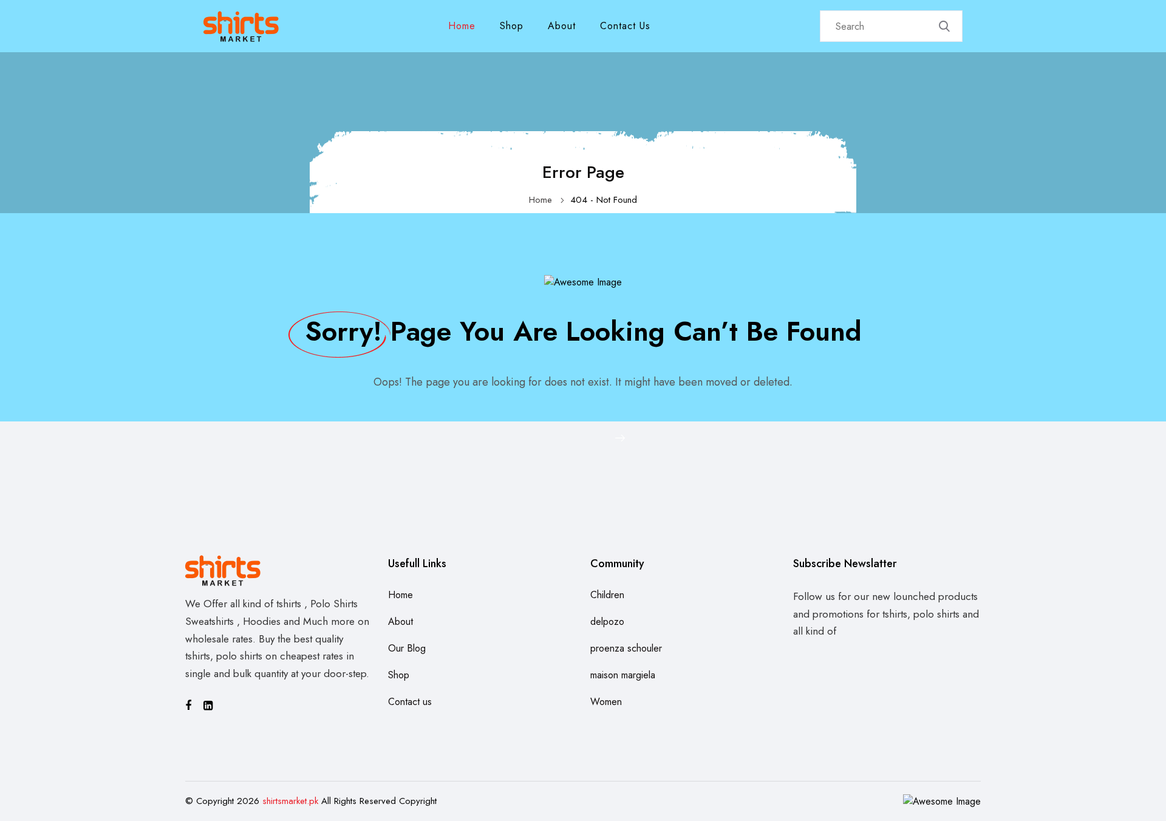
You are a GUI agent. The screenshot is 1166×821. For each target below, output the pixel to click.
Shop (511, 26)
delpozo (607, 622)
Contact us (625, 26)
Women (606, 702)
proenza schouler (626, 648)
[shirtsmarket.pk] (241, 25)
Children (607, 595)
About (562, 26)
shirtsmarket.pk (290, 801)
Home (462, 26)
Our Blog (407, 648)
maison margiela (622, 675)
